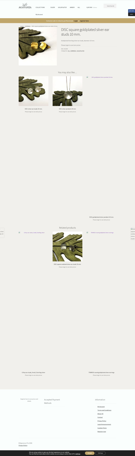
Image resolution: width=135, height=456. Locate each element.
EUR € (130, 14)
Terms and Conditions (104, 410)
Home (22, 26)
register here (84, 21)
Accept (90, 453)
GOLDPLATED (62, 7)
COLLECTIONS (40, 7)
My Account (39, 14)
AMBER (72, 7)
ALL (79, 7)
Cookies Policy (102, 428)
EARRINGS (27, 26)
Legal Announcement (104, 424)
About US (100, 414)
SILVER (53, 7)
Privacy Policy (102, 421)
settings (77, 454)
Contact (100, 417)
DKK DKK (131, 11)
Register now (102, 431)
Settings (100, 453)
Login (76, 21)
